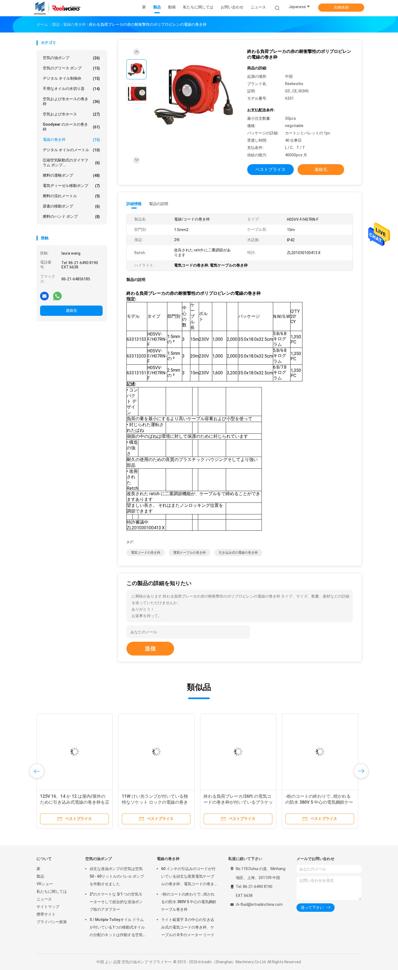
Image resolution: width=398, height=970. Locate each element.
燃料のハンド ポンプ (71, 216)
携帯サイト (46, 914)
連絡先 (71, 310)
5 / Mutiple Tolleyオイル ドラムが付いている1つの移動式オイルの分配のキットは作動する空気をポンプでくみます (117, 928)
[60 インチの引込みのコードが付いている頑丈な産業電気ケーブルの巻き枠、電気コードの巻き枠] (196, 752)
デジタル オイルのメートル (71, 150)
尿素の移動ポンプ (71, 206)
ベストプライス (270, 169)
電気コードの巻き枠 (145, 552)
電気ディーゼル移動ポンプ (71, 185)
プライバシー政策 (52, 922)
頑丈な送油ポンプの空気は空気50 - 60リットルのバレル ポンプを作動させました (117, 876)
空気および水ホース (71, 114)
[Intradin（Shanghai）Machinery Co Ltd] (57, 8)
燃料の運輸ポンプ (71, 175)
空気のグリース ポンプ (71, 68)
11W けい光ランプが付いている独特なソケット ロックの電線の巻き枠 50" (364, 802)
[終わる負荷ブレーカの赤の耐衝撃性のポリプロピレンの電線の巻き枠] (194, 94)
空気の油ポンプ (71, 58)
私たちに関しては (52, 891)
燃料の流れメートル (71, 196)
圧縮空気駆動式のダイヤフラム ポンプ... (71, 162)
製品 (40, 876)
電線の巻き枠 (71, 139)
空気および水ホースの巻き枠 (71, 101)
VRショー (45, 884)
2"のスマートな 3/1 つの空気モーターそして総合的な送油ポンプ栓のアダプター (116, 901)
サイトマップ (48, 906)
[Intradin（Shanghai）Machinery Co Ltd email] (44, 295)
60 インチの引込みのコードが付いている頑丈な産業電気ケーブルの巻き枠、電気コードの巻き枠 (196, 802)
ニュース (44, 899)
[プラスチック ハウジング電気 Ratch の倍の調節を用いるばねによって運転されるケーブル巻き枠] (114, 752)
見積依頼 (341, 7)
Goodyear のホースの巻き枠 (71, 126)
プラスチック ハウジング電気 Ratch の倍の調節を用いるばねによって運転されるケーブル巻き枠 (114, 802)
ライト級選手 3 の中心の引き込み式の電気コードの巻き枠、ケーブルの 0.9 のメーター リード (187, 927)
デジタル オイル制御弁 (71, 78)
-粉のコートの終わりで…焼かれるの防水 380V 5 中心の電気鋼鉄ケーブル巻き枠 (188, 901)
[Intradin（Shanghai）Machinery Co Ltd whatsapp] (57, 295)
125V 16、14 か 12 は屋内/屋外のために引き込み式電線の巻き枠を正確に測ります (283, 802)
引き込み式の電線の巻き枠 (238, 552)
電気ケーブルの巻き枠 (189, 552)
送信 (150, 648)
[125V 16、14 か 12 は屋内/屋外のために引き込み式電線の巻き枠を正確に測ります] (284, 752)
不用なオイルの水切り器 (71, 88)
